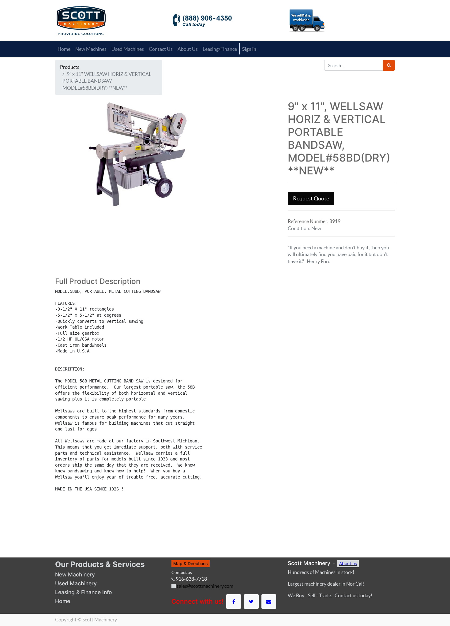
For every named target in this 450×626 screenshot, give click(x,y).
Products (69, 67)
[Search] (389, 65)
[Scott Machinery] (81, 20)
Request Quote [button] (311, 199)
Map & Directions (190, 563)
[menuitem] (64, 49)
